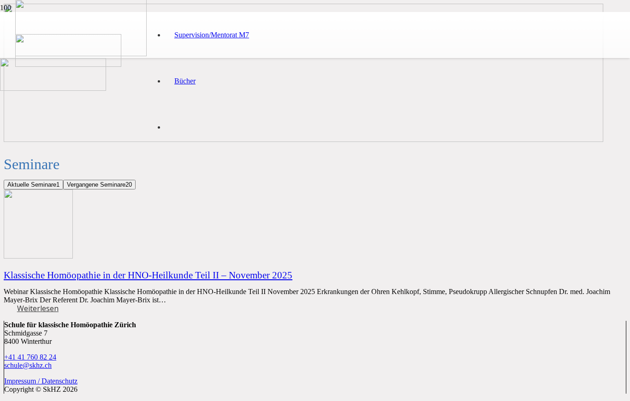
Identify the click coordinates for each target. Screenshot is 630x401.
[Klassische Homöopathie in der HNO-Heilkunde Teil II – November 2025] (38, 256)
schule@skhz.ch (28, 365)
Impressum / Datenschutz (40, 381)
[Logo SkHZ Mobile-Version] (68, 64)
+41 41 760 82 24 (30, 357)
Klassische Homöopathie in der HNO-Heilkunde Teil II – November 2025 (148, 275)
